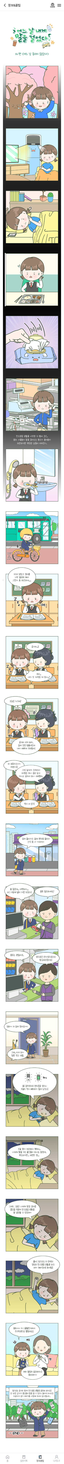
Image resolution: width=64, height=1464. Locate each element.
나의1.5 (56, 1460)
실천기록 (24, 1460)
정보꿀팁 (40, 1460)
